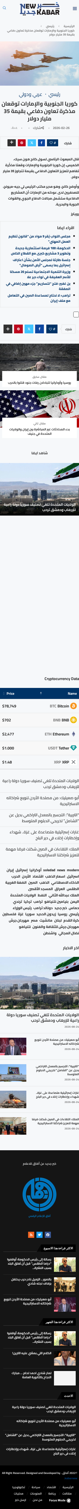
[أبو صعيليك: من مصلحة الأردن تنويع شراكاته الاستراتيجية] (13, 1046)
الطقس (73, 889)
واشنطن (50, 933)
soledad (49, 870)
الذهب (44, 882)
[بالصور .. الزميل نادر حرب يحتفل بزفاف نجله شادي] (65, 1284)
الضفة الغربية (16, 882)
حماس (74, 908)
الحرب (15, 876)
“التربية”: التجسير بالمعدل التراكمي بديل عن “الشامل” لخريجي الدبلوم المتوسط (57, 1070)
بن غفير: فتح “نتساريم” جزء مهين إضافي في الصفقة (38, 286)
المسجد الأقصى (40, 889)
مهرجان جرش (19, 920)
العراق (60, 889)
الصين (33, 882)
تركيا (28, 901)
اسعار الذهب (55, 876)
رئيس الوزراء (22, 908)
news (61, 870)
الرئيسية (69, 26)
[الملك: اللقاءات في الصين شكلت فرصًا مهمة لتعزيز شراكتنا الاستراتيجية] (13, 1126)
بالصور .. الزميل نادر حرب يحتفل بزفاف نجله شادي (31, 1281)
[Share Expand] (11, 142)
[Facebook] (48, 1235)
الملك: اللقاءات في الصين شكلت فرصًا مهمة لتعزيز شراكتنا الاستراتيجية (55, 1121)
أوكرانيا (35, 870)
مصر (34, 920)
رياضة (52, 1493)
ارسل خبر (20, 1500)
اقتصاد (37, 876)
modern (73, 870)
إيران (10, 870)
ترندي (17, 901)
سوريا (30, 914)
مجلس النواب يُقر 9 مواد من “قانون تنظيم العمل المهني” (39, 239)
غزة (20, 914)
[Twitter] (39, 1235)
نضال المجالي (68, 933)
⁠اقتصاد (51, 1487)
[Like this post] (51, 142)
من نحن (37, 1500)
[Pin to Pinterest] (22, 142)
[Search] (4, 9)
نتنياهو (25, 927)
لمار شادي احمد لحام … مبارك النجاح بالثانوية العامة (31, 1375)
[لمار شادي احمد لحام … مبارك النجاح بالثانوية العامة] (65, 1378)
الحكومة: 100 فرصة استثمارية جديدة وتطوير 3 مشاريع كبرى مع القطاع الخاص (40, 250)
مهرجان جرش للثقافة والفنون (55, 927)
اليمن (74, 901)
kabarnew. (70, 1478)
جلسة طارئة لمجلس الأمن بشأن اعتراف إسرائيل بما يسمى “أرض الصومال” (41, 262)
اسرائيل (73, 876)
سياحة (36, 1487)
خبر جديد (60, 908)
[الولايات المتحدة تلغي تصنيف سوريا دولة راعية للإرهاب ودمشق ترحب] (39, 489)
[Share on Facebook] (41, 142)
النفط (42, 895)
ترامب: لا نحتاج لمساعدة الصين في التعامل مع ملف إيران (39, 298)
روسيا (62, 914)
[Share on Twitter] (32, 142)
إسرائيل (22, 870)
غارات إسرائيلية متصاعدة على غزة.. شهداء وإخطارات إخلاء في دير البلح (57, 1095)
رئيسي (50, 26)
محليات (18, 1493)
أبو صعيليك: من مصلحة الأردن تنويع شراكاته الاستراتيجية (56, 1042)
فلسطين (9, 914)
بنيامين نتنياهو (56, 901)
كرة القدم (71, 920)
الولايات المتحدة (23, 895)
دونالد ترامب (43, 908)
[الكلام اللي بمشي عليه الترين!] (65, 1358)
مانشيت (46, 920)
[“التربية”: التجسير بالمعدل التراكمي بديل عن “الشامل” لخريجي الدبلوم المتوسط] (13, 1073)
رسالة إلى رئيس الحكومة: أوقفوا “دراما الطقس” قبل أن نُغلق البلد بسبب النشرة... (29, 1263)
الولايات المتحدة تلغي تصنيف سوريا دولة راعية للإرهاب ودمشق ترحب (40, 507)
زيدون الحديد (46, 914)
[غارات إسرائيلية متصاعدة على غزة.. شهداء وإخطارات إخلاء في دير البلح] (13, 1099)
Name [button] (72, 693)
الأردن (26, 876)
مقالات (67, 1493)
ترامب (38, 901)
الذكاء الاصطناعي (65, 882)
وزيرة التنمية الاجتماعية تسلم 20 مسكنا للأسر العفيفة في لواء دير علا (40, 274)
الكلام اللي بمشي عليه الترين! (31, 1353)
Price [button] (10, 693)
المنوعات (36, 1493)
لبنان (58, 920)
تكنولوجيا (18, 1487)
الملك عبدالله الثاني (63, 895)
